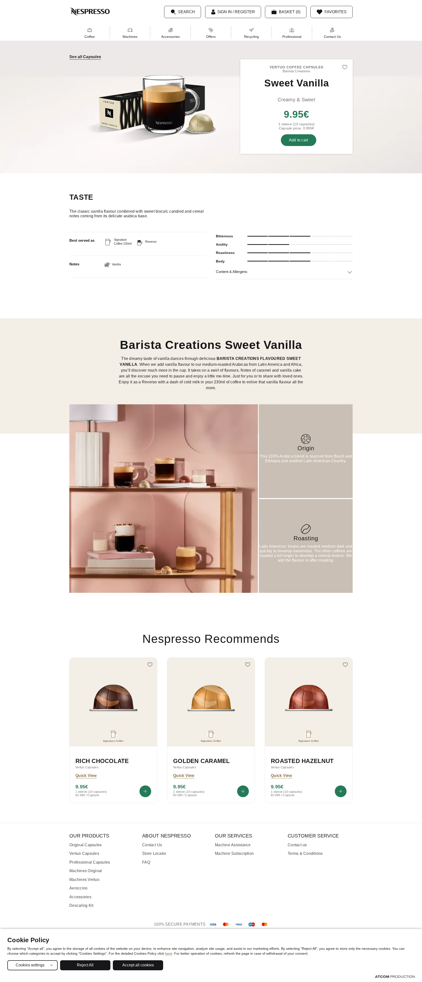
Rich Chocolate (102, 761)
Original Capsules (85, 845)
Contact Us (332, 37)
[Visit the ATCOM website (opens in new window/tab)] (395, 976)
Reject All (85, 965)
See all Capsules (85, 57)
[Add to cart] (145, 791)
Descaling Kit (81, 905)
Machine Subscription (234, 853)
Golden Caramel (201, 761)
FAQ (146, 862)
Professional (291, 37)
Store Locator (154, 853)
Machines (130, 37)
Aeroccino (78, 888)
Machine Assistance (233, 845)
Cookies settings (30, 965)
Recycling (251, 37)
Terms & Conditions (305, 853)
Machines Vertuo (84, 880)
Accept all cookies (138, 965)
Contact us (297, 845)
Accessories (170, 37)
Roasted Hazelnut (302, 761)
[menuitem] (89, 32)
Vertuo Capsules (84, 853)
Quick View (86, 775)
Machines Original (85, 871)
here (168, 953)
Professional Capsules (89, 862)
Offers (211, 37)
